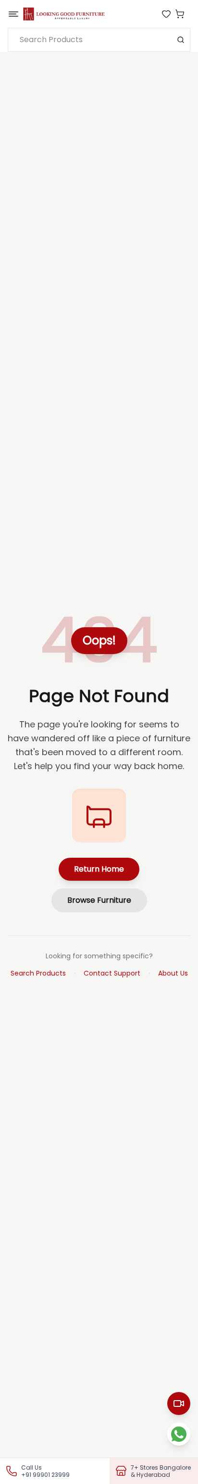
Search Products (38, 973)
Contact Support (112, 973)
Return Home (99, 868)
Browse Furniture (99, 900)
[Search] (181, 40)
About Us (173, 973)
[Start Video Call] (178, 1403)
